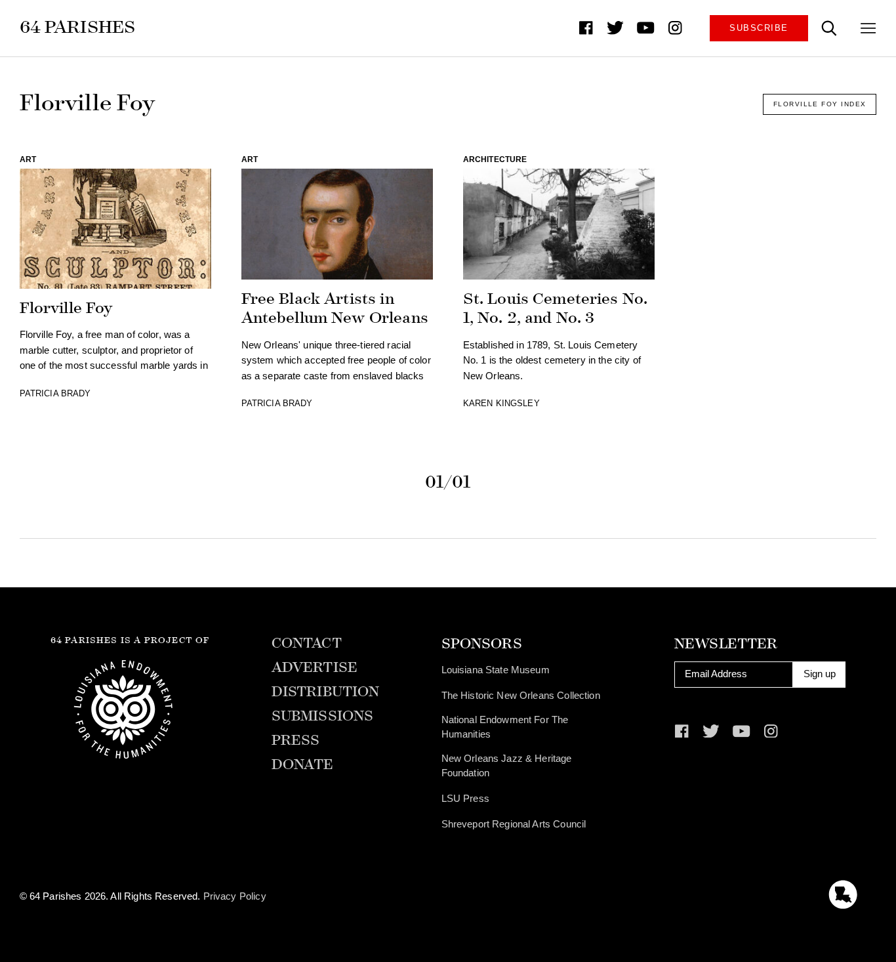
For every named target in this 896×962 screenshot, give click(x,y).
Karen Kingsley (501, 403)
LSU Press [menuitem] (465, 798)
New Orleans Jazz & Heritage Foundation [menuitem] (506, 765)
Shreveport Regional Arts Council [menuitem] (513, 824)
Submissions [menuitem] (323, 716)
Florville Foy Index (819, 104)
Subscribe (758, 28)
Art (28, 159)
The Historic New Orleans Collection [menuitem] (520, 695)
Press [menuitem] (296, 740)
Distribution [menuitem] (326, 692)
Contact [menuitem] (307, 643)
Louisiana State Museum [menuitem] (495, 670)
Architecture (495, 159)
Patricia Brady (55, 393)
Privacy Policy (234, 896)
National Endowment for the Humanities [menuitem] (505, 727)
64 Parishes (78, 27)
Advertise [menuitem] (314, 667)
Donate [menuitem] (303, 764)
